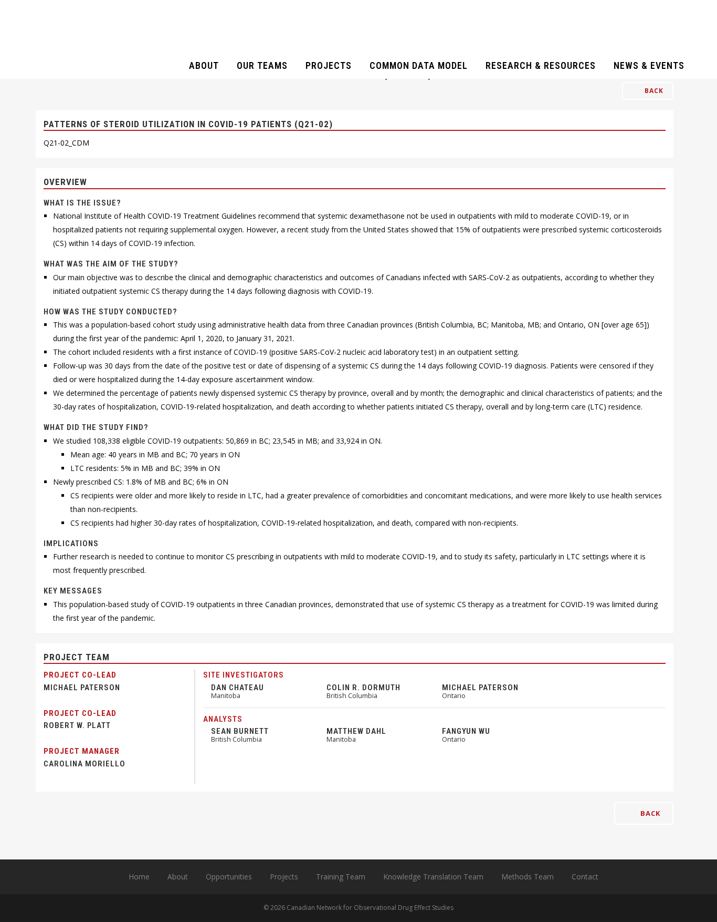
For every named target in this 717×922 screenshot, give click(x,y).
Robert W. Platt (77, 725)
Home (139, 877)
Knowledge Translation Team (433, 877)
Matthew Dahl (356, 731)
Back (652, 90)
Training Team (340, 877)
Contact (585, 877)
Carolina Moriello (84, 764)
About (177, 877)
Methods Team (527, 877)
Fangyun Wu (466, 731)
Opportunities (229, 877)
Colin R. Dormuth (363, 687)
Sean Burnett (240, 731)
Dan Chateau (237, 687)
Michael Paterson (82, 687)
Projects (284, 877)
